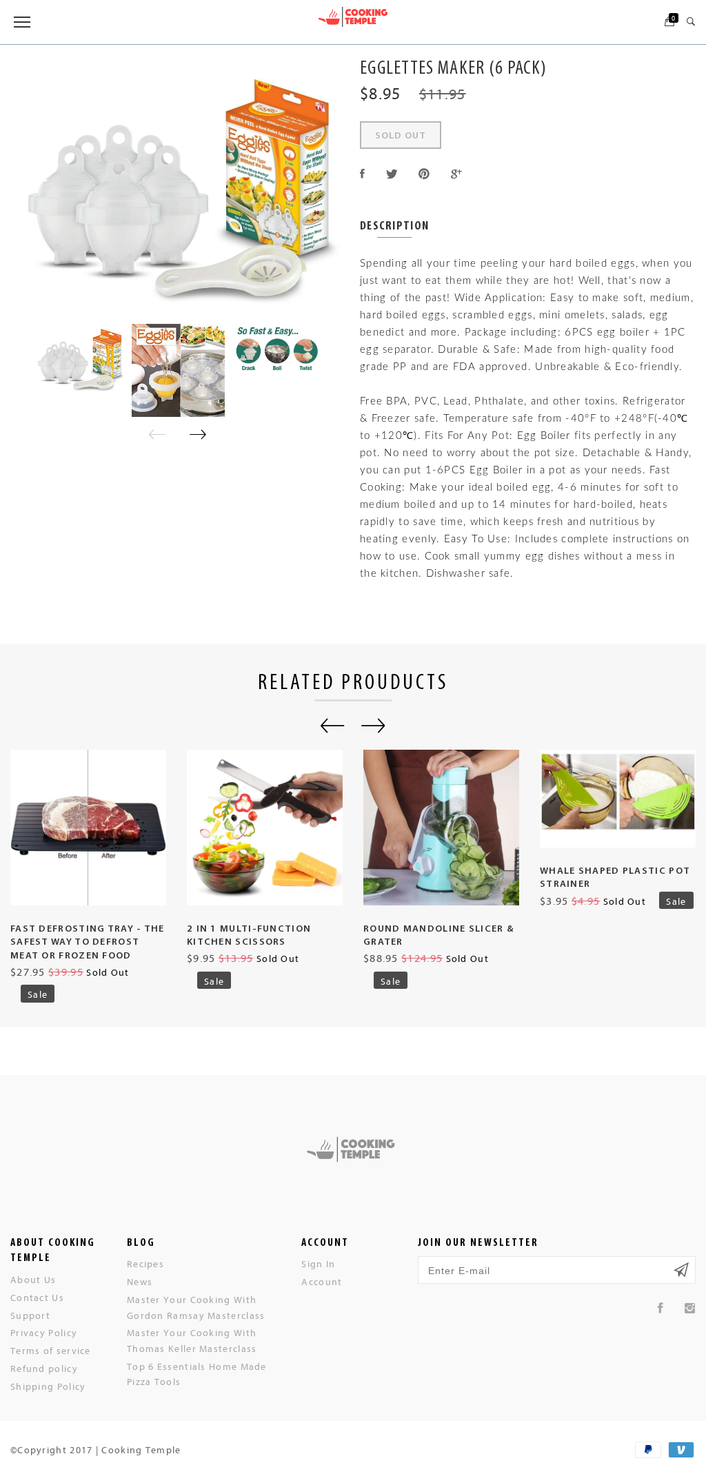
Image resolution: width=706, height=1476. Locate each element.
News (139, 1281)
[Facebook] (661, 1308)
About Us (33, 1279)
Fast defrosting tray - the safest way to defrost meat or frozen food (87, 942)
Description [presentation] (394, 227)
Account (321, 1281)
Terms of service (50, 1350)
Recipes (145, 1263)
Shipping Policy (48, 1386)
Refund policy (44, 1368)
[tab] (394, 227)
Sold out (400, 136)
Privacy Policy (43, 1332)
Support (30, 1315)
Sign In (318, 1263)
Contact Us (37, 1297)
